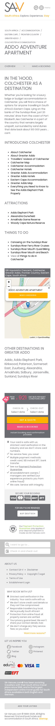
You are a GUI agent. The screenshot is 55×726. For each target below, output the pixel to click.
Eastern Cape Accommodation (29, 180)
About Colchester (21, 152)
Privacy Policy (16, 574)
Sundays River (28, 376)
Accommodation (31, 30)
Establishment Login (19, 582)
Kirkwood (11, 364)
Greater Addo (12, 38)
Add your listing (27, 706)
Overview (10, 66)
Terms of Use (16, 578)
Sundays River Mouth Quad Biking (30, 249)
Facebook (17, 646)
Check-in (18, 408)
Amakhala (12, 372)
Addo (9, 360)
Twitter (15, 651)
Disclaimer (32, 569)
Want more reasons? (35, 633)
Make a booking (28, 295)
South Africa (11, 30)
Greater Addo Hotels (23, 176)
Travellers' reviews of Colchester (30, 159)
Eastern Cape (11, 34)
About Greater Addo (23, 155)
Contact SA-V (16, 569)
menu (41, 7)
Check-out (37, 408)
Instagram (38, 646)
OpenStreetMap (44, 337)
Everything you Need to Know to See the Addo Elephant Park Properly (29, 190)
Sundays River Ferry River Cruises (30, 245)
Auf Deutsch (27, 513)
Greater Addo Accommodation (29, 173)
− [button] (9, 286)
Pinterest (38, 651)
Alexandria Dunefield (23, 216)
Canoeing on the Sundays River (29, 242)
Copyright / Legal (36, 574)
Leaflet (32, 337)
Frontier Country (30, 34)
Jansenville (41, 372)
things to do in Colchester (24, 257)
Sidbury (26, 372)
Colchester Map (20, 162)
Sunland (10, 376)
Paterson (25, 364)
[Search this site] (36, 7)
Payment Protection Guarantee (25, 468)
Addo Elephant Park (22, 212)
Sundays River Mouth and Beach (30, 252)
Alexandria (34, 368)
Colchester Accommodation (20, 42)
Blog (14, 656)
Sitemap (43, 718)
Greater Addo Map (22, 183)
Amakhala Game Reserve (25, 219)
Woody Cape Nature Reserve (28, 223)
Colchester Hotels (21, 169)
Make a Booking (41, 66)
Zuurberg (18, 368)
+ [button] (9, 282)
